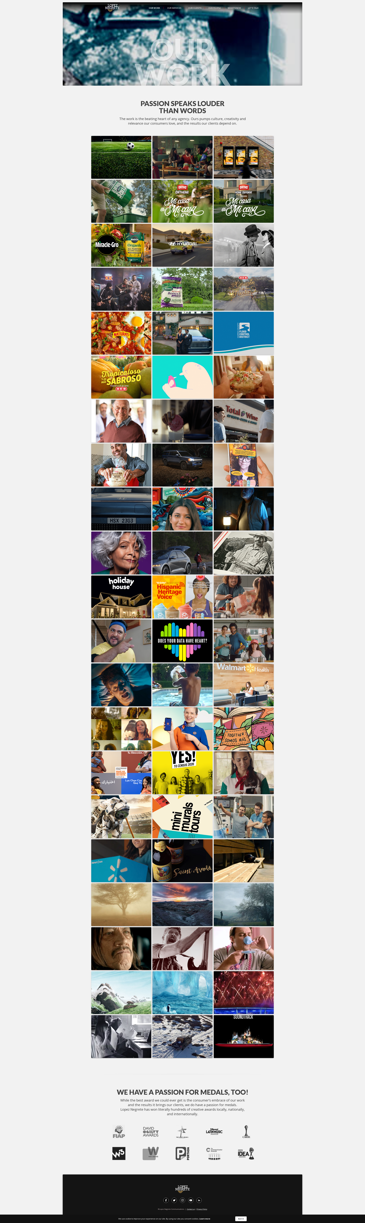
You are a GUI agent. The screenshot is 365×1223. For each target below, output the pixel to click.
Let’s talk (253, 8)
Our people (214, 8)
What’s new (234, 8)
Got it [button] (241, 1218)
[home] (112, 8)
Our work (154, 8)
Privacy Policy (202, 1209)
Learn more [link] (204, 1218)
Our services (174, 8)
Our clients (194, 8)
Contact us (191, 1209)
